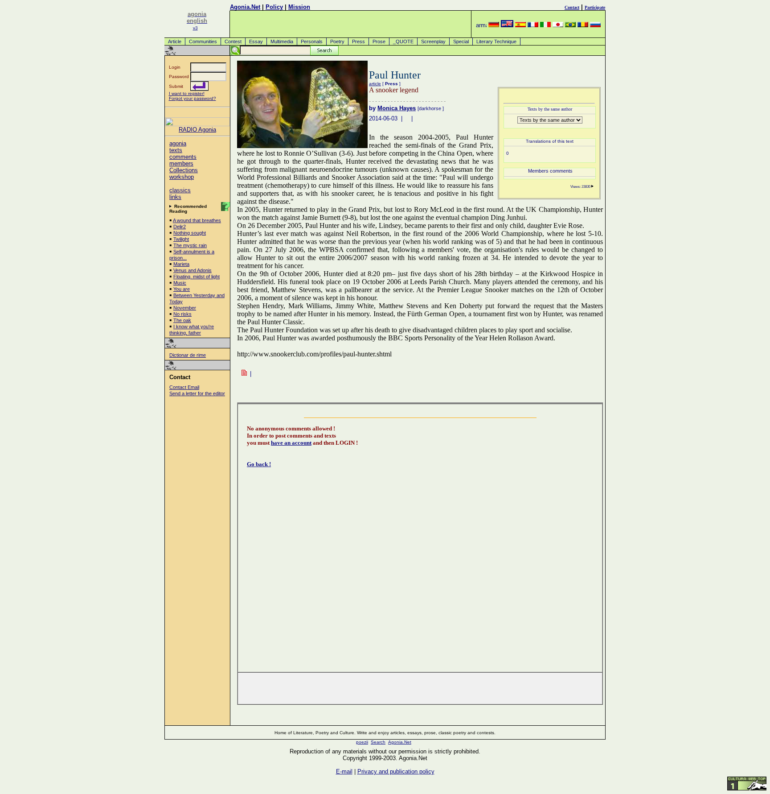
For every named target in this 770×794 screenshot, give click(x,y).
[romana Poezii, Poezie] (583, 25)
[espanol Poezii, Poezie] (520, 25)
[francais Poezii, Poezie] (533, 25)
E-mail (344, 771)
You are (181, 289)
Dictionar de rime (187, 355)
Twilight (181, 239)
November (184, 307)
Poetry (337, 41)
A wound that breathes (197, 220)
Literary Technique (496, 41)
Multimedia (281, 41)
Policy (274, 7)
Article (174, 41)
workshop (181, 177)
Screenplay (433, 41)
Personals (312, 41)
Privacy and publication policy (395, 771)
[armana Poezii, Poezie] (481, 25)
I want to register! (187, 93)
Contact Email (184, 387)
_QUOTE (403, 41)
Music (179, 282)
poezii (362, 742)
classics (180, 190)
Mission (299, 7)
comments (183, 156)
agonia (177, 143)
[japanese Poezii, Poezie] (558, 25)
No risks (182, 314)
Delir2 (179, 226)
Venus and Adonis (192, 270)
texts (175, 150)
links (175, 197)
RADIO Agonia (197, 129)
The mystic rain (190, 245)
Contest (233, 41)
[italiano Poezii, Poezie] (545, 25)
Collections (183, 170)
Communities (203, 41)
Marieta (181, 264)
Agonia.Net (245, 7)
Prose (379, 41)
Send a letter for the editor (197, 393)
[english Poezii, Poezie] (507, 25)
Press (358, 41)
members (181, 163)
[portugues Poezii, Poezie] (570, 25)
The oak (182, 320)
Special (461, 41)
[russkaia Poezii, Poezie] (595, 25)
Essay (256, 41)
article (375, 83)
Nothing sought (189, 233)
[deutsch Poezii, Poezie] (493, 25)
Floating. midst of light (196, 276)
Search (378, 742)
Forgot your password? (192, 98)
